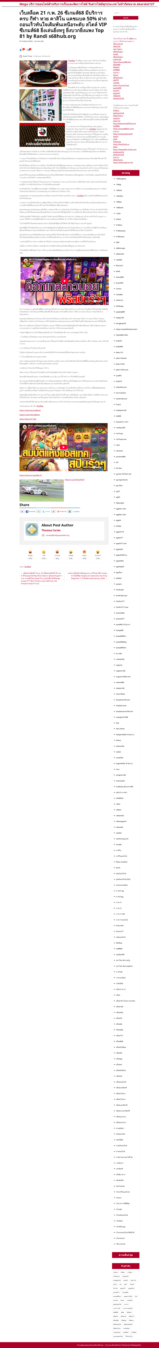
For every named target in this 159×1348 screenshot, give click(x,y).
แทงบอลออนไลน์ (118, 1336)
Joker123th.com (122, 370)
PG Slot (119, 468)
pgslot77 (119, 538)
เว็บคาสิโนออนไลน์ (122, 1192)
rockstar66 (120, 659)
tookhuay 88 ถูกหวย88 (124, 786)
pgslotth (116, 93)
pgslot (115, 136)
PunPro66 (120, 590)
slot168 (115, 1300)
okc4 (118, 445)
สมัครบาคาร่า (121, 989)
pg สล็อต (119, 485)
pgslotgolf (120, 566)
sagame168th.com (123, 677)
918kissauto (120, 231)
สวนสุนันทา (120, 1128)
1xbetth (116, 83)
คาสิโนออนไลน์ (121, 856)
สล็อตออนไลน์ (121, 1082)
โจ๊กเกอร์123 (118, 44)
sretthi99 (119, 758)
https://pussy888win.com (123, 128)
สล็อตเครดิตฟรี (121, 1088)
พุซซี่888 (116, 70)
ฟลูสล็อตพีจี (120, 954)
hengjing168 (121, 323)
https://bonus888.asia (122, 62)
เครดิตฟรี (119, 1169)
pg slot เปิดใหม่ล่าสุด (123, 474)
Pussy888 (119, 630)
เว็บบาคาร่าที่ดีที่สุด (123, 1203)
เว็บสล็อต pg (120, 1226)
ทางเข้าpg (119, 897)
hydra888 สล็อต (122, 335)
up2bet (119, 833)
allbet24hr (120, 254)
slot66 (115, 54)
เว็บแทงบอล (120, 1238)
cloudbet (119, 294)
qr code (119, 653)
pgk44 (118, 520)
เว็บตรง (118, 1198)
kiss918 (116, 90)
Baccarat (119, 265)
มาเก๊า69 (119, 972)
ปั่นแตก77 (119, 931)
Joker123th (120, 364)
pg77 (118, 491)
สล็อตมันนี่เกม (121, 1070)
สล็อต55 (119, 1018)
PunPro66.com (121, 595)
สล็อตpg (119, 1059)
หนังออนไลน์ (120, 1134)
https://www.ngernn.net (123, 162)
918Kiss (119, 225)
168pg (118, 184)
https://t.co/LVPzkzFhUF (74, 479)
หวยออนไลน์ (120, 1151)
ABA (117, 242)
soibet (118, 752)
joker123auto (121, 358)
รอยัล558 (119, 983)
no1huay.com (121, 439)
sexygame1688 (122, 717)
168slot (119, 190)
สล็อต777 (119, 1035)
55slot (118, 219)
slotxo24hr (120, 746)
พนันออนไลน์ (120, 937)
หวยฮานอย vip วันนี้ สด (124, 1157)
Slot (117, 723)
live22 (118, 404)
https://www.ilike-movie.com (125, 149)
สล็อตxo (119, 1064)
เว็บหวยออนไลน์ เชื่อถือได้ (125, 1232)
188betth (116, 96)
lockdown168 (121, 410)
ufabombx (120, 815)
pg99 (115, 139)
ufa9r (118, 804)
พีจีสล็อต (119, 943)
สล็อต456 (119, 1012)
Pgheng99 (120, 503)
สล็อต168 (116, 46)
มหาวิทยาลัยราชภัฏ (123, 960)
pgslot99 (119, 549)
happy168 (120, 318)
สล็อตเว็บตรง (118, 51)
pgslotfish (120, 561)
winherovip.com (122, 839)
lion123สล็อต (121, 393)
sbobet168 (120, 688)
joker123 (116, 121)
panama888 (120, 457)
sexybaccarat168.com (124, 711)
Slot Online (120, 729)
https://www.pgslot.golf (123, 134)
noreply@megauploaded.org (57, 535)
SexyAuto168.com (123, 700)
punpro (119, 584)
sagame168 (120, 671)
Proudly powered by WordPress (90, 1345)
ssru (117, 769)
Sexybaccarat (121, 705)
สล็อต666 (119, 1030)
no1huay (119, 433)
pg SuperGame (122, 480)
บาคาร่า (116, 72)
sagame (116, 118)
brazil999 (119, 283)
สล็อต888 (116, 64)
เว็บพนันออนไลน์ (122, 1215)
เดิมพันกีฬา (120, 1180)
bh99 (118, 271)
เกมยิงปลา (119, 1163)
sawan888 (120, 682)
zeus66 (119, 844)
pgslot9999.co (121, 555)
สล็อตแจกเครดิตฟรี (123, 1111)
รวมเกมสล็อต (121, 978)
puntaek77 (120, 619)
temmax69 (120, 781)
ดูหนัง (115, 147)
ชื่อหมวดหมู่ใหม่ (121, 862)
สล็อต (118, 995)
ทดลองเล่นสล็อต (122, 885)
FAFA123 (119, 300)
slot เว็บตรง (117, 49)
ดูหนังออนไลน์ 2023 (123, 879)
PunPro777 (120, 601)
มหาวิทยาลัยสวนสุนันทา (124, 966)
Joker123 (119, 352)
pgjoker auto (121, 509)
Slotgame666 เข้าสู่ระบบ (125, 734)
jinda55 (119, 341)
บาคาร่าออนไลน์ (122, 920)
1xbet (118, 213)
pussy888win (121, 648)
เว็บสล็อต (71, 60)
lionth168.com (121, 399)
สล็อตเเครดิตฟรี (121, 1105)
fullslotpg (117, 141)
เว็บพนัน (119, 1209)
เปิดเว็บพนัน (120, 1186)
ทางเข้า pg (120, 891)
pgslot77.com (121, 543)
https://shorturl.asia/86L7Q (30, 475)
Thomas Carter (27, 41)
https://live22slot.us (121, 144)
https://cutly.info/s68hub (29, 415)
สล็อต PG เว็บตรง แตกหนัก (125, 1001)
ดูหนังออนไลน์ (118, 98)
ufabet (118, 810)
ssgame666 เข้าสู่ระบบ (124, 763)
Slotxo (118, 740)
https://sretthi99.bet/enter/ (126, 329)
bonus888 (120, 277)
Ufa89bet (119, 798)
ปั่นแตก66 (119, 925)
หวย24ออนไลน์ (121, 1145)
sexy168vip (120, 694)
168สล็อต (119, 196)
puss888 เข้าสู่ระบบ (123, 624)
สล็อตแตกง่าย (121, 1117)
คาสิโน (118, 850)
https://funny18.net (121, 85)
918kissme (120, 236)
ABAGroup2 (120, 248)
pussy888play (121, 642)
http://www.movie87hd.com (124, 123)
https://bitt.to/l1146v (27, 419)
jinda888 (119, 346)
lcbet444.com (121, 387)
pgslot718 (120, 532)
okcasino (119, 451)
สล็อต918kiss (121, 1047)
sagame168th (128, 1296)
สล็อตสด (119, 1076)
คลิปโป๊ (116, 80)
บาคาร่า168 (120, 914)
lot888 (118, 416)
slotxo (115, 75)
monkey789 (120, 427)
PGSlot (118, 526)
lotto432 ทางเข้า (122, 422)
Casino (118, 289)
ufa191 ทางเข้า (121, 792)
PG (117, 462)
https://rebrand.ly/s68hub (30, 410)
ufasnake (119, 827)
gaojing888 (120, 312)
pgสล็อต (119, 572)
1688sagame (121, 179)
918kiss (116, 110)
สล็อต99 (116, 67)
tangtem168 (121, 775)
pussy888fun (121, 636)
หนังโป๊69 (119, 1140)
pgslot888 (117, 88)
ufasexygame (121, 821)
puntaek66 (120, 613)
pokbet (119, 578)
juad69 (118, 375)
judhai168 (117, 59)
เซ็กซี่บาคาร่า (120, 1174)
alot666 (119, 260)
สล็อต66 (119, 1024)
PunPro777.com (122, 607)
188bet (119, 202)
